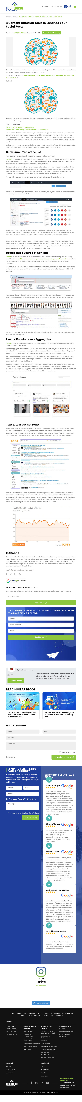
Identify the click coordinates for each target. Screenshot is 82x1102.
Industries (9, 1073)
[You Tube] (61, 6)
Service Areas (29, 1013)
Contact (23, 1015)
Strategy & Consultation (11, 1027)
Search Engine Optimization (45, 1037)
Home (8, 17)
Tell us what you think (62, 757)
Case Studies (10, 1070)
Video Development (30, 1047)
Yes (29, 799)
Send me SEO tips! (69, 752)
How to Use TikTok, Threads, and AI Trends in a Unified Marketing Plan (59, 715)
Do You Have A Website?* (16, 799)
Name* (10, 787)
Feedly (8, 343)
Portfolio (8, 1066)
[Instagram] (55, 6)
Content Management (48, 1050)
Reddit (8, 257)
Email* (10, 793)
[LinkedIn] (58, 6)
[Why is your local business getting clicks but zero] (67, 994)
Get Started (39, 637)
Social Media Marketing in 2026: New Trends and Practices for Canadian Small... (22, 715)
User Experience (11, 1034)
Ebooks (43, 1073)
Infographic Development (32, 1044)
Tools (42, 1066)
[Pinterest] (20, 574)
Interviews (44, 1076)
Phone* (27, 787)
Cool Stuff (45, 1063)
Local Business (45, 1044)
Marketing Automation (48, 1057)
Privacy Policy (34, 1015)
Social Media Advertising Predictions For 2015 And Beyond (27, 130)
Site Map (59, 1015)
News (46, 1013)
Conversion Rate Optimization (29, 1040)
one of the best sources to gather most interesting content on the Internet (43, 259)
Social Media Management (45, 1053)
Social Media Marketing (51, 33)
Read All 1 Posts (16, 681)
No (35, 799)
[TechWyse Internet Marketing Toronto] (14, 6)
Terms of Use (48, 1015)
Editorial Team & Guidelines (62, 1013)
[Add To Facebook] (52, 6)
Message (11, 803)
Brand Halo (27, 1050)
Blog (14, 17)
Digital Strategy (11, 1031)
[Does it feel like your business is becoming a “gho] (32, 994)
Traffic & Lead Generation (46, 1027)
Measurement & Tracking (64, 1027)
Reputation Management (49, 1047)
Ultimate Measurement (66, 1031)
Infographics (45, 1070)
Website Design (29, 1031)
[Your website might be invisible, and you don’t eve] (14, 994)
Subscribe (39, 603)
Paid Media (44, 1041)
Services (9, 1022)
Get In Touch (29, 817)
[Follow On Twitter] (11, 574)
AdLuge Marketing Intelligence (64, 1035)
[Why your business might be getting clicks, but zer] (50, 994)
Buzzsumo (10, 159)
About (19, 1013)
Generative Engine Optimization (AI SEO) (48, 1032)
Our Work (9, 1063)
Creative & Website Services (31, 1027)
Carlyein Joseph (20, 33)
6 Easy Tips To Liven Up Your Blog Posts (20, 127)
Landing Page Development (28, 1035)
